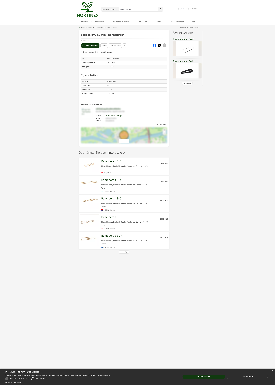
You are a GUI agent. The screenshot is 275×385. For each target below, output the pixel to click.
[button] (57, 382)
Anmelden (193, 9)
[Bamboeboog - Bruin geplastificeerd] (187, 70)
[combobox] (138, 9)
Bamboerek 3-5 (111, 198)
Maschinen (99, 22)
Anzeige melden (162, 124)
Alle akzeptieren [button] (203, 377)
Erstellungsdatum (88, 63)
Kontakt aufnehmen (91, 45)
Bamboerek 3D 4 (112, 235)
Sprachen (182, 9)
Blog (193, 22)
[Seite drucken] (124, 45)
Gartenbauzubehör (109, 9)
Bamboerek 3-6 (111, 217)
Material (85, 81)
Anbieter (157, 22)
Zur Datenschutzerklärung (101, 375)
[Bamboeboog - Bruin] (187, 48)
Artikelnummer (87, 93)
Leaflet (163, 142)
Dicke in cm (86, 89)
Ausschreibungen (176, 22)
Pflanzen (84, 22)
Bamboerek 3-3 (111, 161)
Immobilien (142, 22)
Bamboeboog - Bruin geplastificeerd (191, 61)
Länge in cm (86, 85)
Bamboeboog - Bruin (183, 39)
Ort (83, 59)
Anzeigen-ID (86, 67)
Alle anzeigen (187, 83)
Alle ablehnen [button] (247, 377)
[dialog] (137, 377)
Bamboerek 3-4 (111, 179)
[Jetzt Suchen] (160, 9)
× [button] (272, 371)
